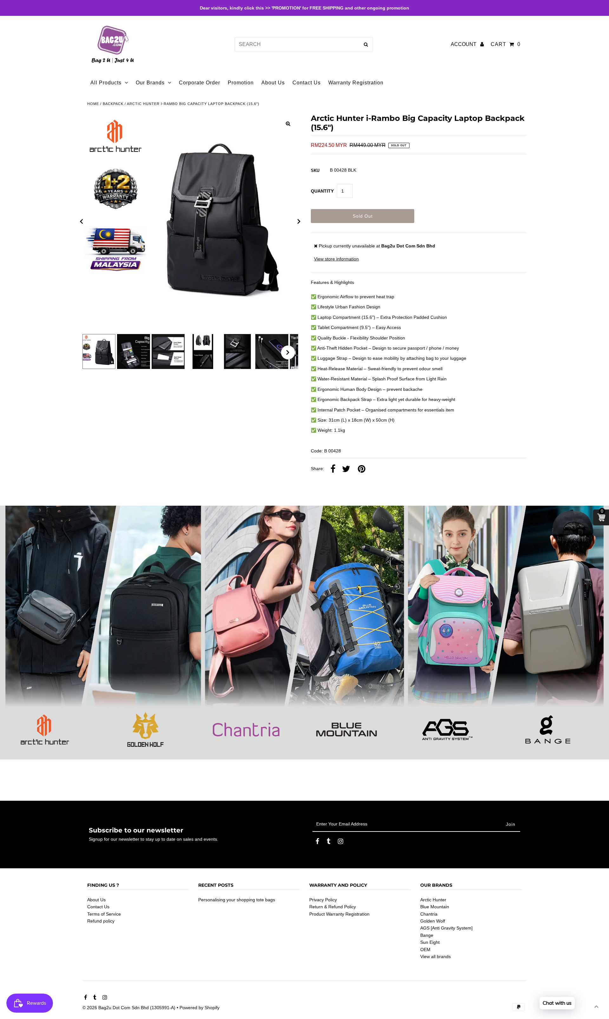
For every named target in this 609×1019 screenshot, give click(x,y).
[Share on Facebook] (333, 469)
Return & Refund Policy (332, 906)
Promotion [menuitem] (241, 82)
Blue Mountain (434, 906)
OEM (425, 949)
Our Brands (150, 82)
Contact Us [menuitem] (306, 82)
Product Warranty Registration (339, 914)
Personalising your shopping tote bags (236, 899)
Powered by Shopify (199, 1007)
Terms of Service (104, 914)
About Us (96, 899)
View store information (336, 258)
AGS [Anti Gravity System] (446, 927)
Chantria (428, 914)
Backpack (113, 104)
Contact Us (98, 906)
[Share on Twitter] (346, 469)
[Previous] (81, 221)
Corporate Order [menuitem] (199, 82)
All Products (105, 82)
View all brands (435, 956)
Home (93, 104)
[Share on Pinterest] (361, 469)
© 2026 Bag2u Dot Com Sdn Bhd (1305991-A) (128, 1007)
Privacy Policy (323, 899)
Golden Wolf (432, 921)
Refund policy (101, 921)
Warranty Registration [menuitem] (355, 82)
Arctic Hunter (433, 899)
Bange (426, 935)
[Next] (299, 221)
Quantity (322, 191)
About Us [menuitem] (273, 82)
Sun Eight (430, 942)
